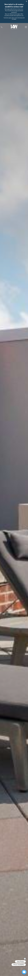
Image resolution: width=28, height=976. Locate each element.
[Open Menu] (26, 27)
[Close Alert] (26, 2)
